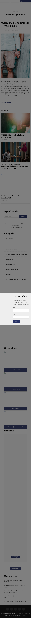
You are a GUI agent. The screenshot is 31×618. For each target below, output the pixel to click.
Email (14, 314)
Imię (14, 307)
